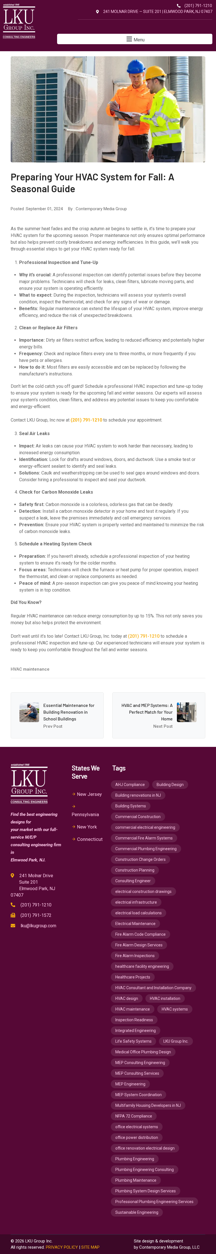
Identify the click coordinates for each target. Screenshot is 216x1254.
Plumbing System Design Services (145, 1191)
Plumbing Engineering (134, 1159)
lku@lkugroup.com (38, 925)
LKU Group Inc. (175, 1041)
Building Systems (130, 806)
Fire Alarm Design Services (139, 945)
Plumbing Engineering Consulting (144, 1169)
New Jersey (89, 794)
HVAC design (126, 998)
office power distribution (136, 1137)
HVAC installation (165, 998)
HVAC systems (175, 1009)
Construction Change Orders (140, 859)
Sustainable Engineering (136, 1212)
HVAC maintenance (30, 669)
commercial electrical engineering (145, 827)
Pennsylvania (85, 814)
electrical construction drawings (143, 891)
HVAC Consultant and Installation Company (153, 988)
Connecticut (90, 839)
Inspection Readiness (134, 1020)
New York (87, 827)
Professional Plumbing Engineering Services (154, 1201)
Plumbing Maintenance (135, 1180)
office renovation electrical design (145, 1148)
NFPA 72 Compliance (133, 1116)
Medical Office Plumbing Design (143, 1052)
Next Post (163, 726)
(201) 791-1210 (143, 636)
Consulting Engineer (133, 881)
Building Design (170, 784)
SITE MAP (90, 1247)
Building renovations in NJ (138, 795)
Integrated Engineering (135, 1030)
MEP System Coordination (138, 1094)
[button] (135, 39)
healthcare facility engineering (142, 966)
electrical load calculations (138, 913)
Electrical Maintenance (135, 923)
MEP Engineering (130, 1084)
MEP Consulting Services (137, 1073)
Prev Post (52, 726)
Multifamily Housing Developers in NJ (148, 1105)
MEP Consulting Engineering (140, 1062)
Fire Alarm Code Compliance (140, 934)
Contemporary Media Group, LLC (169, 1247)
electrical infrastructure (136, 902)
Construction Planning (134, 870)
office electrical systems (136, 1127)
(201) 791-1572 (36, 915)
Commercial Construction (138, 816)
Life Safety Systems (133, 1041)
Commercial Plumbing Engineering (146, 849)
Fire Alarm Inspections (135, 955)
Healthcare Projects (132, 977)
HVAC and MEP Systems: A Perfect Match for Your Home (147, 711)
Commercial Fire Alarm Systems (144, 838)
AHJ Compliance (130, 784)
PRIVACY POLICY (62, 1247)
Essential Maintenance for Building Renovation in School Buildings (68, 711)
